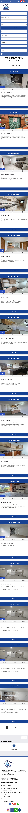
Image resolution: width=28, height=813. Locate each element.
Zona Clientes (14, 1)
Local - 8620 (14, 71)
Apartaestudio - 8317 (14, 645)
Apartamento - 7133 (14, 522)
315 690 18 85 (6, 799)
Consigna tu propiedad (5, 1)
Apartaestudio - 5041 (14, 481)
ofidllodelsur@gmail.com (8, 801)
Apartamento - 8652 (14, 399)
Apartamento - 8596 (14, 276)
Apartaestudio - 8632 (14, 153)
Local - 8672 (14, 112)
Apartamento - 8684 (14, 440)
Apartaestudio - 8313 (14, 563)
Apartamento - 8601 (14, 235)
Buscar (15, 27)
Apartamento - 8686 (14, 194)
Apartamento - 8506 (14, 317)
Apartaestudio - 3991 (14, 686)
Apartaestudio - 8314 (14, 604)
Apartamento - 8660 (14, 358)
